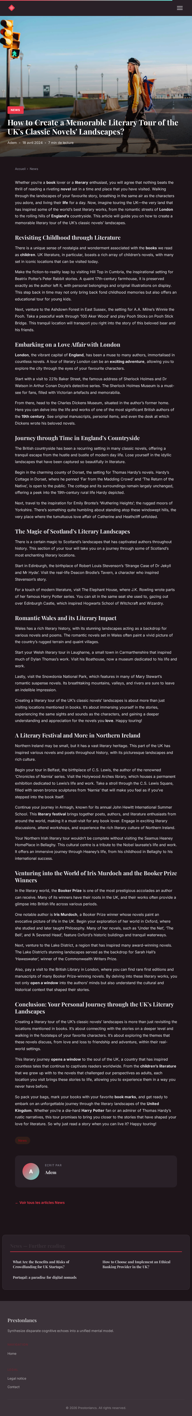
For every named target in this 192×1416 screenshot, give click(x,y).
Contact (13, 1387)
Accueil (20, 169)
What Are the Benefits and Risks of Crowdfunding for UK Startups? (41, 1264)
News (15, 110)
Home (11, 1353)
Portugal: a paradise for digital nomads (45, 1277)
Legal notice (16, 1378)
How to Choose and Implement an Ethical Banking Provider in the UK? (136, 1264)
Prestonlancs (22, 1320)
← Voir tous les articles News (40, 1202)
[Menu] (180, 8)
